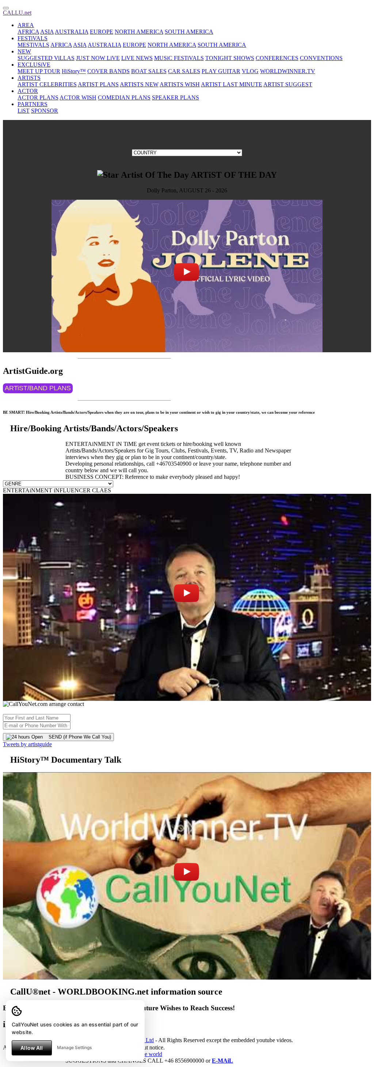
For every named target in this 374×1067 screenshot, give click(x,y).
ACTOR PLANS (38, 97)
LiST (24, 111)
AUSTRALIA (71, 32)
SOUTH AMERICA (189, 32)
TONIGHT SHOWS (229, 58)
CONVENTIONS (321, 58)
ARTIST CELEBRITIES (47, 84)
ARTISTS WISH (180, 84)
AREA (26, 25)
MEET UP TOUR (39, 71)
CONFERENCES (277, 58)
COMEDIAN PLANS (124, 97)
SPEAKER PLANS (175, 97)
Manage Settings (74, 1047)
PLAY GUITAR (221, 71)
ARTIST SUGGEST (287, 84)
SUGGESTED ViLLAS (46, 58)
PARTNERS (32, 104)
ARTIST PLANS (98, 84)
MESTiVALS (33, 45)
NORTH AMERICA (139, 32)
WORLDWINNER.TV (287, 71)
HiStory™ (74, 71)
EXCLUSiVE (34, 64)
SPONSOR (44, 111)
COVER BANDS (108, 71)
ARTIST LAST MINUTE (231, 84)
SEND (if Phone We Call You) (77, 737)
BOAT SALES (149, 71)
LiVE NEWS (137, 58)
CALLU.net (17, 13)
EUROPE (101, 32)
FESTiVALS (32, 38)
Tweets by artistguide (27, 744)
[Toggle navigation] (6, 8)
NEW (24, 51)
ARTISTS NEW (139, 84)
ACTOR (28, 91)
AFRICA (28, 32)
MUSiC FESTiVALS (179, 58)
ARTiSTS (29, 78)
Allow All (31, 1048)
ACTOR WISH (78, 97)
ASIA (47, 32)
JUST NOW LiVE (98, 58)
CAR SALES (184, 71)
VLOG (250, 71)
